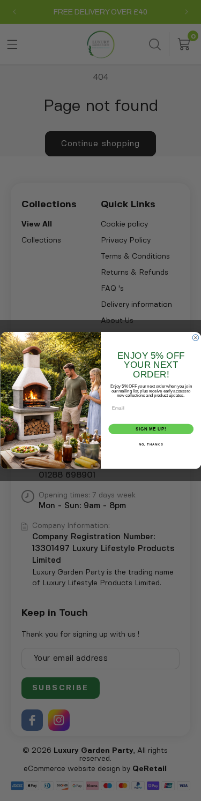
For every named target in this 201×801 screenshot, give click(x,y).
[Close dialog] (195, 338)
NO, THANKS (150, 445)
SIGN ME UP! (150, 429)
